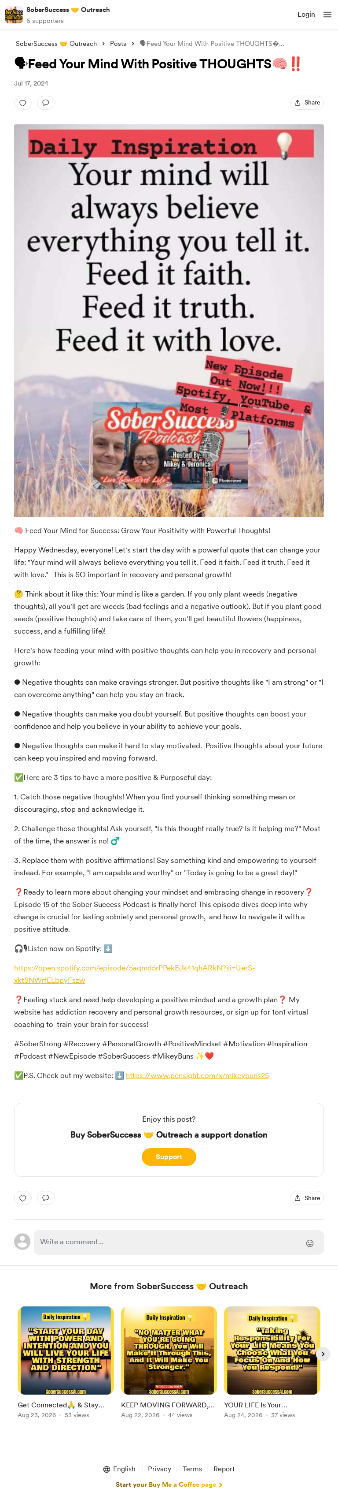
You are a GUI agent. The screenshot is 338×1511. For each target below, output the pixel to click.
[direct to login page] (179, 1242)
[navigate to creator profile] (14, 14)
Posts (118, 44)
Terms (192, 1469)
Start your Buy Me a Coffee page (166, 1485)
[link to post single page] (66, 1363)
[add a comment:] (46, 103)
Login (306, 14)
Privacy (159, 1469)
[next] (323, 1354)
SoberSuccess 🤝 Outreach (68, 10)
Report (224, 1469)
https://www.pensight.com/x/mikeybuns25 (197, 1075)
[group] (66, 1367)
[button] (327, 14)
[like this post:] (23, 103)
